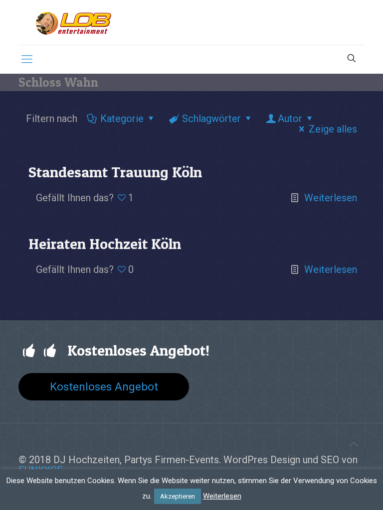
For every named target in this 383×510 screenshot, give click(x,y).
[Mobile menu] (26, 59)
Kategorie (122, 119)
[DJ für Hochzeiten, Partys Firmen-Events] (73, 22)
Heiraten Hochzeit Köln (104, 244)
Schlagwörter (211, 119)
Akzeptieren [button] (177, 496)
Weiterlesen (330, 198)
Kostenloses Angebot (104, 386)
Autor (290, 119)
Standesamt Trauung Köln (115, 172)
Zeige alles (333, 129)
